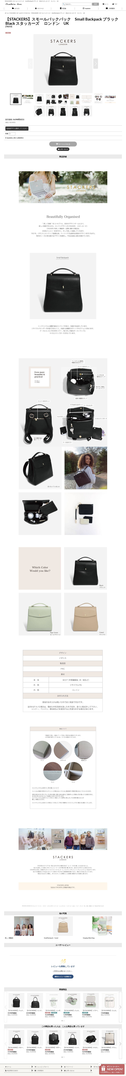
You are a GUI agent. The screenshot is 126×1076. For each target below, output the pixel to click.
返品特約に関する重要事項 (15, 138)
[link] (87, 1017)
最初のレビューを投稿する (63, 976)
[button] (63, 8)
